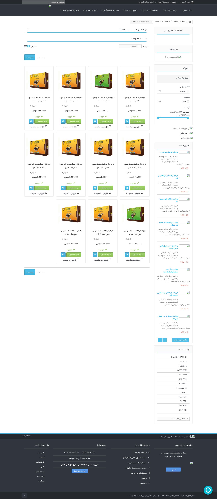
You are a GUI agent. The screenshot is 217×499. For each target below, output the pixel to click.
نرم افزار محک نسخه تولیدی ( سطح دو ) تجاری (135, 99)
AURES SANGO (179, 357)
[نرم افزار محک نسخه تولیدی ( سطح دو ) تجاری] (135, 81)
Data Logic (182, 375)
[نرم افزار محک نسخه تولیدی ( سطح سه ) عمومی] (103, 81)
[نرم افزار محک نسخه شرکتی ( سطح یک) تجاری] (71, 214)
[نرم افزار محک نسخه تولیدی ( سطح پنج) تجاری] (39, 81)
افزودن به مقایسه (133, 127)
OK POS (183, 397)
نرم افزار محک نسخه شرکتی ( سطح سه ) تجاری (39, 165)
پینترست (40, 476)
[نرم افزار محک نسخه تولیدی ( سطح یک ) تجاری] (103, 147)
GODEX (183, 383)
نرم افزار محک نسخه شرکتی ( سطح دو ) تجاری (71, 165)
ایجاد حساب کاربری (146, 2)
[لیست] (25, 46)
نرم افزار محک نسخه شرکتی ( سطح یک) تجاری (71, 232)
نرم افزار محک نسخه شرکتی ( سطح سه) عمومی (134, 232)
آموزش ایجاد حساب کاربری (137, 463)
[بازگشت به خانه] (189, 22)
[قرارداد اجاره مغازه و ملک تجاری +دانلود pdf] (184, 296)
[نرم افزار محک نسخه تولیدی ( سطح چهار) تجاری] (135, 147)
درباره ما (143, 483)
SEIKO (183, 410)
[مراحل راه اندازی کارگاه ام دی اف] (184, 179)
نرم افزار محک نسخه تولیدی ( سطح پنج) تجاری (39, 99)
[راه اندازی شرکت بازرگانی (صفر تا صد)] (184, 249)
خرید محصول (137, 121)
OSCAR (183, 401)
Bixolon (183, 366)
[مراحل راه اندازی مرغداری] (184, 156)
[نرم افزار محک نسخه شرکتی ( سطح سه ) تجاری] (39, 147)
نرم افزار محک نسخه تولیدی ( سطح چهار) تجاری (135, 165)
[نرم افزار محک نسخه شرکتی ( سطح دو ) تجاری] (71, 147)
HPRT (184, 392)
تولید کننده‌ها (183, 349)
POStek (183, 406)
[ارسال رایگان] (173, 133)
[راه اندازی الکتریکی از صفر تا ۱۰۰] (184, 203)
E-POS (183, 379)
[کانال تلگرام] (173, 138)
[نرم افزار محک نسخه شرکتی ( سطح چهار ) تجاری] (103, 214)
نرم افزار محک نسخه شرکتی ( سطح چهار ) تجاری (103, 232)
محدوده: (186, 111)
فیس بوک (40, 452)
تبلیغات (144, 478)
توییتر (42, 457)
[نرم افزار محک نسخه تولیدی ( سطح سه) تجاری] (71, 81)
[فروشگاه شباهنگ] (36, 10)
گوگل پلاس (40, 462)
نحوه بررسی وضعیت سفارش (136, 468)
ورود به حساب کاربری (167, 2)
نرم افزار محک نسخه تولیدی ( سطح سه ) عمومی (103, 99)
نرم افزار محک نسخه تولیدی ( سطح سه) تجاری (71, 99)
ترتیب (145, 46)
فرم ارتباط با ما (79, 471)
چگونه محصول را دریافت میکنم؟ (135, 458)
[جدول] (28, 46)
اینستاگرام (40, 471)
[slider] (137, 105)
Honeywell (182, 388)
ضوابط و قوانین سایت (139, 473)
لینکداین (41, 481)
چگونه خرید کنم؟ (140, 452)
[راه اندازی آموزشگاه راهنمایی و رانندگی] (184, 226)
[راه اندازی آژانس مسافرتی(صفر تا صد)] (184, 273)
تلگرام (42, 467)
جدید (172, 101)
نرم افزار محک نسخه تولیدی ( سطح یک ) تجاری (103, 165)
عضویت (173, 469)
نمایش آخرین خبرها (180, 340)
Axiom (184, 361)
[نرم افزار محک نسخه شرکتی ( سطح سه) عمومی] (135, 214)
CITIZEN (182, 370)
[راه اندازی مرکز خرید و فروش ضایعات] (184, 320)
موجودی (172, 91)
